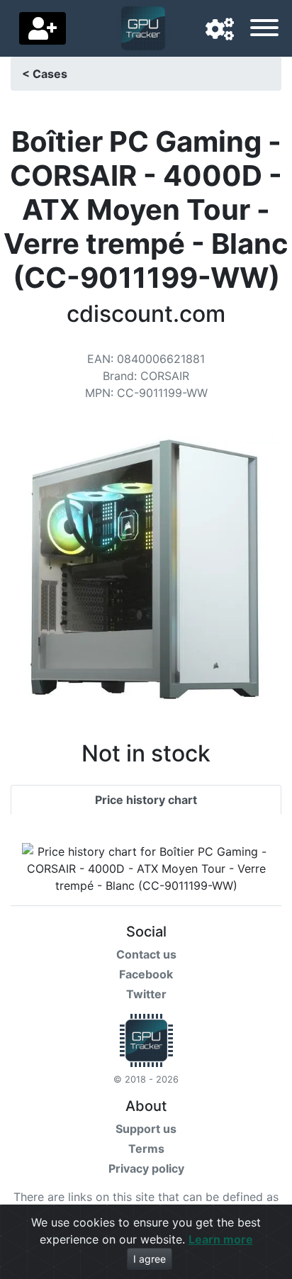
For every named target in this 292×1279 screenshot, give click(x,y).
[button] (220, 30)
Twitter (146, 994)
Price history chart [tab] (146, 800)
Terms (146, 1148)
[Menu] (264, 30)
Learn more (221, 1239)
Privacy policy (146, 1168)
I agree (149, 1259)
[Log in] (42, 28)
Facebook (146, 974)
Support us (146, 1129)
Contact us (146, 954)
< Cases (44, 74)
